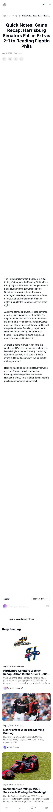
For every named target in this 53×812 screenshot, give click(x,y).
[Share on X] (10, 59)
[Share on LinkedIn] (21, 59)
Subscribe (20, 619)
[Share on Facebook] (4, 59)
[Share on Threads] (16, 59)
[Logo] (4, 4)
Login (11, 619)
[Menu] (50, 5)
